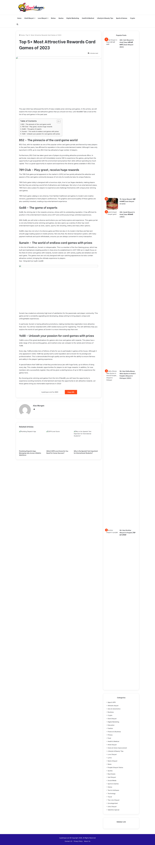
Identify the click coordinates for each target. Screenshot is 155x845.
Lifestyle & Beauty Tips (105, 18)
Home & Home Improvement (117, 748)
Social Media (112, 780)
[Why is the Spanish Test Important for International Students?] (86, 439)
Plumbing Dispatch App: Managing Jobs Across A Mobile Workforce (30, 453)
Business (111, 712)
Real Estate (111, 774)
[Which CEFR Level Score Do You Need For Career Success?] (58, 439)
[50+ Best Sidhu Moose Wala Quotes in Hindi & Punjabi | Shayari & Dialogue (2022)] (112, 449)
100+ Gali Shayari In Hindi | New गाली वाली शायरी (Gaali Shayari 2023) (127, 43)
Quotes (61, 18)
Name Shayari (112, 761)
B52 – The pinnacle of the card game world (36, 124)
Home (19, 18)
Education (111, 725)
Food (109, 738)
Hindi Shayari (29, 18)
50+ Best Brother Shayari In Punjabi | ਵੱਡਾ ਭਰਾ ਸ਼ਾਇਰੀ (127, 532)
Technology (112, 793)
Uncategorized (113, 803)
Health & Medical (88, 18)
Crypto (132, 18)
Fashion (110, 728)
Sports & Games (121, 18)
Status (53, 18)
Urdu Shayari (112, 806)
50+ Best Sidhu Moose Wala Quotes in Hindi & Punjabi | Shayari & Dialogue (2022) (127, 374)
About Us (87, 841)
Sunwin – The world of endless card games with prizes (40, 131)
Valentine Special (113, 810)
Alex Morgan (38, 405)
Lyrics (110, 758)
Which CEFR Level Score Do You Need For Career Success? (57, 452)
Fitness (110, 735)
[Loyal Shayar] (31, 7)
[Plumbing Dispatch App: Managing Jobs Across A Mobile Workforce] (31, 439)
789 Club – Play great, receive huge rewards (37, 126)
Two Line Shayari (113, 800)
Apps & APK (112, 702)
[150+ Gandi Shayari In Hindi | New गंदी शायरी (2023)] (112, 290)
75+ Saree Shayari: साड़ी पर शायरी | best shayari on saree (127, 201)
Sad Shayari (112, 777)
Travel (110, 797)
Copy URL (70, 392)
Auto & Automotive (114, 709)
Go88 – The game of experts (31, 129)
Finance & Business (114, 731)
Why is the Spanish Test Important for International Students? (86, 452)
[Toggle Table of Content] (57, 121)
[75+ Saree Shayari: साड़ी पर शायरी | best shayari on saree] (112, 204)
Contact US (68, 841)
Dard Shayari (112, 718)
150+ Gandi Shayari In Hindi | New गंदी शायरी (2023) (127, 214)
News (109, 764)
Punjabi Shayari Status (115, 767)
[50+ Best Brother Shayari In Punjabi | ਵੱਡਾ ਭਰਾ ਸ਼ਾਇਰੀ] (112, 608)
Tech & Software (113, 790)
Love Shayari (42, 18)
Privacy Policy (78, 841)
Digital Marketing (72, 18)
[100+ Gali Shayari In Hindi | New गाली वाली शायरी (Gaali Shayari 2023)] (112, 117)
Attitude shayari (113, 705)
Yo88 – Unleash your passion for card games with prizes (41, 134)
